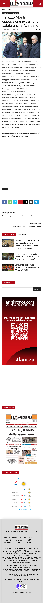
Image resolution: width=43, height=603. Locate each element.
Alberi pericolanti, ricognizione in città (27, 226)
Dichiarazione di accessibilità (21, 592)
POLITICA (11, 10)
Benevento (12, 189)
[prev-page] (3, 276)
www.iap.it (26, 576)
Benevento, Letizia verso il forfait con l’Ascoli (19, 216)
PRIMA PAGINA (14, 13)
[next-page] (7, 276)
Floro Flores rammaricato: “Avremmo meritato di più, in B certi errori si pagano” (27, 256)
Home (4, 10)
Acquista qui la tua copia (18, 136)
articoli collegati (9, 234)
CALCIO (5, 259)
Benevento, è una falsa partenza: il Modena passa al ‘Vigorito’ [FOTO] (27, 267)
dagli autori (22, 234)
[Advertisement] (21, 162)
